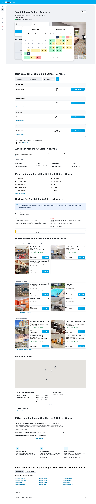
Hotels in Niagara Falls (67, 484)
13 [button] (39, 44)
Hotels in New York (19, 482)
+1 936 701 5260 (19, 17)
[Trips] (2, 22)
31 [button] (28, 54)
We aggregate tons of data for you (24, 497)
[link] (22, 275)
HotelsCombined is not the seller (24, 495)
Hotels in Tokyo (42, 484)
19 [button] (35, 47)
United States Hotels (22, 8)
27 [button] (39, 50)
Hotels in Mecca (43, 478)
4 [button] (32, 40)
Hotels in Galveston (20, 484)
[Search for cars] (2, 12)
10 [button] (28, 44)
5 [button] (35, 40)
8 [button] (45, 40)
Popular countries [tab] (30, 471)
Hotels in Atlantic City (44, 482)
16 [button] (25, 47)
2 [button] (25, 40)
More (16, 155)
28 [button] (42, 50)
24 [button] (28, 50)
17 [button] (28, 47)
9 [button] (25, 44)
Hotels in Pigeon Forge (20, 480)
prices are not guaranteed (46, 490)
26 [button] (35, 50)
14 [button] (42, 44)
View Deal (46, 257)
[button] (2, 2)
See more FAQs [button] (40, 438)
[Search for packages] (2, 15)
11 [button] (32, 44)
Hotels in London (66, 482)
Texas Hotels (34, 8)
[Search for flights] (2, 6)
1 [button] (45, 37)
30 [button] (25, 54)
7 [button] (42, 40)
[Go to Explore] (2, 18)
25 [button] (32, 50)
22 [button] (45, 47)
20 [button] (39, 47)
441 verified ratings (27, 19)
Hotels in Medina (66, 480)
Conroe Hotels (44, 8)
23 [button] (25, 50)
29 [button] (45, 50)
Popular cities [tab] (19, 471)
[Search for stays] (2, 9)
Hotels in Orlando (43, 480)
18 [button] (32, 47)
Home (16, 8)
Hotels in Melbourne (67, 478)
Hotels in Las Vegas (20, 478)
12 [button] (35, 44)
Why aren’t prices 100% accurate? (24, 500)
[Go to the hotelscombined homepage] (10, 2)
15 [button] (45, 44)
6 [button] (50, 40)
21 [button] (42, 47)
